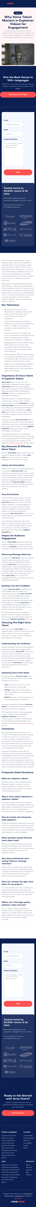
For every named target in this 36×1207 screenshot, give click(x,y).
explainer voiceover (16, 443)
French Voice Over (8, 1143)
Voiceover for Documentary (11, 1175)
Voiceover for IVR (7, 1179)
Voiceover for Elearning (9, 1177)
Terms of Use (9, 1196)
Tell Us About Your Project (18, 94)
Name (6, 129)
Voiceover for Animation (10, 1165)
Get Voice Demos (18, 1113)
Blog (27, 1172)
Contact (29, 1175)
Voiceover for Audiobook (10, 1167)
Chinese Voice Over (8, 1155)
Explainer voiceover (26, 723)
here (10, 532)
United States (28, 1135)
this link (29, 619)
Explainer (18, 13)
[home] (7, 4)
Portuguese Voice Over (9, 1150)
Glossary (29, 1170)
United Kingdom (29, 1138)
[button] (33, 3)
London (26, 1145)
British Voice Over (8, 1138)
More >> (4, 1158)
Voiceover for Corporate (10, 1172)
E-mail (6, 120)
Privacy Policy (28, 1194)
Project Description (10, 139)
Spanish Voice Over (8, 1145)
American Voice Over (9, 1135)
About (28, 1165)
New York (27, 1140)
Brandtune (18, 1198)
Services (29, 1167)
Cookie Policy (19, 1196)
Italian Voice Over (8, 1148)
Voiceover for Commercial (10, 1170)
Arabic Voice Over (8, 1153)
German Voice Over (8, 1140)
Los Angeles (28, 1143)
